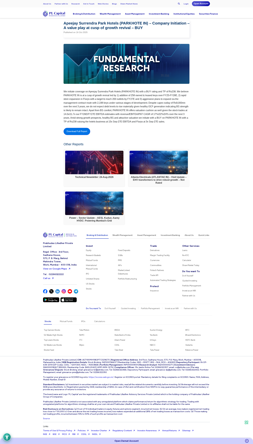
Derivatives (154, 250)
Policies (82, 430)
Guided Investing (189, 281)
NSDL (95, 434)
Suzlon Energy (156, 330)
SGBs (120, 255)
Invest (89, 246)
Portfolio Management (191, 286)
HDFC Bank (190, 340)
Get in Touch (88, 4)
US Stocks (90, 284)
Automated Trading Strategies (163, 280)
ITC (80, 340)
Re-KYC (185, 255)
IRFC (187, 330)
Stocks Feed (49, 350)
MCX (64, 434)
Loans (184, 250)
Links (45, 426)
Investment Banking (159, 14)
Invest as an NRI (189, 291)
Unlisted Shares (92, 279)
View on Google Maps (55, 268)
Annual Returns (169, 430)
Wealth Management (110, 14)
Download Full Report (77, 131)
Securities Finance (208, 14)
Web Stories (103, 4)
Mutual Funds (92, 260)
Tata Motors (84, 330)
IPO (87, 274)
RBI (74, 434)
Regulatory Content (122, 430)
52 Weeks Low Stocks (53, 345)
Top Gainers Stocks (52, 330)
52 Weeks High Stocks (53, 335)
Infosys (153, 340)
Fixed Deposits (124, 250)
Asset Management (135, 14)
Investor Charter (99, 430)
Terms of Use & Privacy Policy (57, 430)
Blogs (114, 4)
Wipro (81, 345)
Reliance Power (191, 350)
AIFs (120, 265)
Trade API (154, 275)
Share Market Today (190, 265)
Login (186, 4)
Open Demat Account (126, 440)
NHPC (81, 335)
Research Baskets (93, 255)
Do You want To (191, 271)
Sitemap (186, 430)
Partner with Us (61, 4)
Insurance (154, 291)
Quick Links (203, 235)
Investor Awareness (147, 430)
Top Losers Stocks (51, 340)
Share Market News (129, 4)
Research (75, 4)
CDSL (116, 345)
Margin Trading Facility (160, 255)
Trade (153, 246)
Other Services (190, 246)
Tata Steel (118, 350)
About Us (47, 4)
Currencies (154, 260)
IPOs (83, 321)
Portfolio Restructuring (127, 279)
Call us (46, 278)
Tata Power (154, 350)
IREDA (117, 330)
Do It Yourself (187, 276)
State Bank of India (122, 335)
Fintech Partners (157, 270)
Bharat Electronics (193, 335)
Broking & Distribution (84, 14)
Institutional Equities (184, 14)
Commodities (155, 265)
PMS (120, 260)
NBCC (152, 345)
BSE (55, 434)
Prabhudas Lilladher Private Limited (58, 245)
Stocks (89, 289)
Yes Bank (153, 335)
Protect (154, 286)
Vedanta (189, 345)
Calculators (99, 321)
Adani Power (119, 340)
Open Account (201, 3)
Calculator (186, 260)
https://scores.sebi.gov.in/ (101, 377)
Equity (88, 250)
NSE (45, 434)
